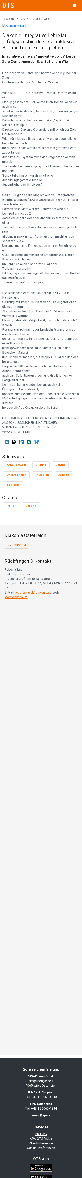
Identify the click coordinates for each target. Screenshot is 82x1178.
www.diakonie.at (16, 597)
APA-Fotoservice (41, 1143)
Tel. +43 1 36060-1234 (41, 1108)
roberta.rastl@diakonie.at (33, 592)
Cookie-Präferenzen (41, 1148)
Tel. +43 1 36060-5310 (41, 1097)
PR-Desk (41, 1134)
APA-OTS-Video (41, 1139)
